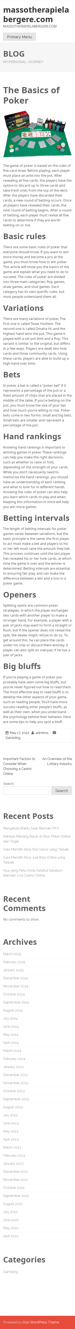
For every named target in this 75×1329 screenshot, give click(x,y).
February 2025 (14, 962)
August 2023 (13, 1107)
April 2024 (11, 1043)
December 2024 (15, 978)
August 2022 (13, 1204)
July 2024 (10, 1018)
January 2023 (13, 1164)
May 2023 (10, 1131)
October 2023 (14, 1091)
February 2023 (14, 1155)
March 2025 (12, 954)
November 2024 (15, 986)
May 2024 (11, 1035)
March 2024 (12, 1051)
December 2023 (15, 1075)
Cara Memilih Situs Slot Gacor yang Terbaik (36, 849)
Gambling (12, 738)
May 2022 (10, 1228)
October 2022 (14, 1188)
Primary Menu (19, 37)
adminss (42, 733)
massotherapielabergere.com (36, 14)
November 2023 (15, 1083)
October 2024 (14, 994)
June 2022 (11, 1220)
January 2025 (13, 970)
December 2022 (15, 1172)
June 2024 (11, 1026)
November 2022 (15, 1180)
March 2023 (12, 1147)
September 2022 (16, 1196)
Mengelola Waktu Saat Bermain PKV (31, 828)
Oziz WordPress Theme (40, 1322)
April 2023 (11, 1139)
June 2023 (11, 1123)
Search (8, 784)
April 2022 (11, 1236)
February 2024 (14, 1059)
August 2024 (13, 1010)
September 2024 (16, 1002)
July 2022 (10, 1212)
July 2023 (10, 1115)
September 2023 (16, 1099)
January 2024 (13, 1067)
